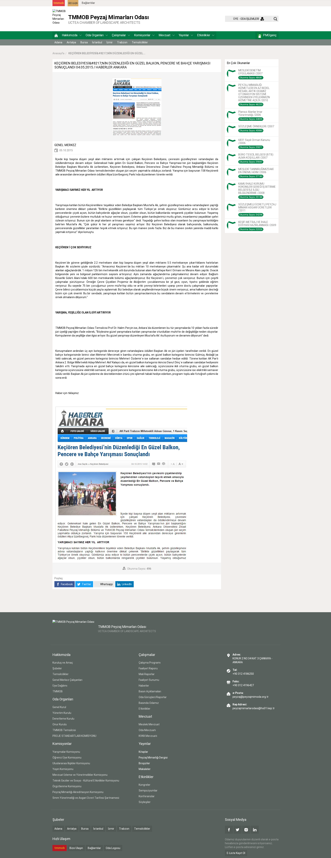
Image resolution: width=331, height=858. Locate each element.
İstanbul (97, 42)
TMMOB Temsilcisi (64, 730)
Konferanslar (147, 796)
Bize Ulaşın (76, 848)
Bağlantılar (88, 2)
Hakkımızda (69, 35)
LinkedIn (126, 584)
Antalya (71, 42)
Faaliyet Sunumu (149, 679)
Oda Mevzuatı (147, 730)
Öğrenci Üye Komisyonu (66, 757)
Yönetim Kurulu (61, 712)
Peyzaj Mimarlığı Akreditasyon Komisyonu (77, 792)
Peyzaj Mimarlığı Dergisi (153, 757)
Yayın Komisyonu (62, 769)
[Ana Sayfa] (56, 35)
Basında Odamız (149, 702)
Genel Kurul (59, 707)
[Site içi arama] (275, 19)
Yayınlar (184, 35)
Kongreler (144, 784)
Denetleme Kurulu (63, 718)
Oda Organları (95, 35)
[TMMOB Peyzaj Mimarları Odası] (59, 18)
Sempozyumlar (148, 790)
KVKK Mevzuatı (148, 735)
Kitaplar (143, 751)
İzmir (110, 42)
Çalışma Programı (150, 662)
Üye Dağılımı (59, 685)
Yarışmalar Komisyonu (66, 751)
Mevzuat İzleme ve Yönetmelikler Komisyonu (79, 774)
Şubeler (57, 668)
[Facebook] (229, 830)
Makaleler (145, 769)
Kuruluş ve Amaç (62, 662)
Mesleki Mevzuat (149, 724)
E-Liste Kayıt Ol (236, 853)
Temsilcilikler (140, 42)
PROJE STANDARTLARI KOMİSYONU (74, 735)
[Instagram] (246, 830)
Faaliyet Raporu (148, 668)
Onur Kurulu (59, 724)
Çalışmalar (119, 35)
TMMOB (57, 691)
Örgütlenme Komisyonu (66, 786)
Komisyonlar (142, 35)
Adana (58, 42)
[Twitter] (238, 830)
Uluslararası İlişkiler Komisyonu (71, 763)
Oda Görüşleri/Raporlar (153, 697)
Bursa (84, 42)
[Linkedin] (255, 830)
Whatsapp (106, 584)
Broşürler (144, 763)
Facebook (66, 584)
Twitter (86, 584)
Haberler (144, 685)
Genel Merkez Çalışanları (67, 679)
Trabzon (122, 42)
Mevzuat (164, 35)
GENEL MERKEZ (65, 145)
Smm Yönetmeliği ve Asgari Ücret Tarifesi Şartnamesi (85, 797)
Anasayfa (58, 53)
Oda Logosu (113, 848)
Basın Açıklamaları (150, 691)
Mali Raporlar (147, 674)
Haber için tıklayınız (67, 393)
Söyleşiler (145, 802)
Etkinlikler (203, 35)
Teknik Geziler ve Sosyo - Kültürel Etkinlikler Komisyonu (85, 780)
